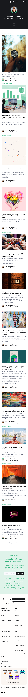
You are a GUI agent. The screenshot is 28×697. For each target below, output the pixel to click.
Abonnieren (20, 573)
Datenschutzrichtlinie (17, 589)
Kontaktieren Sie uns (18, 603)
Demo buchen (18, 599)
